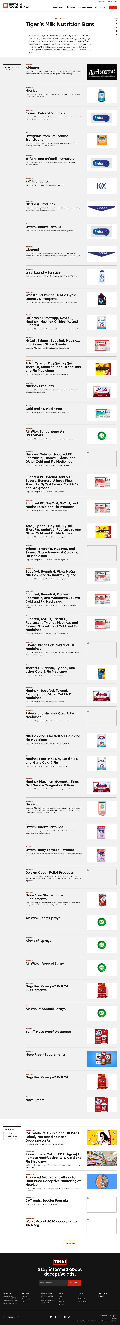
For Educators (82, 1299)
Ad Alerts (25, 1296)
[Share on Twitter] (116, 24)
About (97, 7)
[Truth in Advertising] (16, 5)
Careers (61, 1304)
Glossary (81, 1293)
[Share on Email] (116, 31)
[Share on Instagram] (60, 1316)
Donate (101, 1296)
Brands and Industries (10, 1300)
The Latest (70, 7)
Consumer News (12, 1136)
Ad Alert (9, 1133)
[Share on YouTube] (64, 1316)
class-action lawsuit (53, 35)
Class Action (60, 19)
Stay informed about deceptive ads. (60, 1271)
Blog (23, 1301)
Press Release (11, 1139)
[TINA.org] (60, 1261)
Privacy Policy (101, 1320)
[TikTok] (69, 1316)
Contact (62, 1301)
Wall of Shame (82, 1301)
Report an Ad (112, 1)
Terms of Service (110, 1320)
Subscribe (101, 1)
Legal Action (58, 7)
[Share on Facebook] (116, 20)
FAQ (79, 1296)
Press (61, 1299)
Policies (114, 1317)
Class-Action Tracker (10, 1303)
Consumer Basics (85, 7)
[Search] (104, 7)
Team (61, 1296)
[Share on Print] (116, 34)
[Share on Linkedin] (116, 27)
